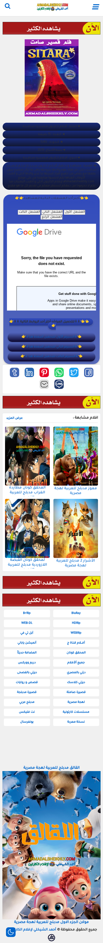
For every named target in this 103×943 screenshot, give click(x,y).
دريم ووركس (27, 663)
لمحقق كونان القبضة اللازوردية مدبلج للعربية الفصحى (27, 565)
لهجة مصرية (76, 702)
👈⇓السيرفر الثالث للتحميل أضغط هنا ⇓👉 (51, 356)
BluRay (76, 613)
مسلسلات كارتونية (76, 712)
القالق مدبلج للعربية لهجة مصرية (51, 768)
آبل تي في (26, 633)
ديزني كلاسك (76, 682)
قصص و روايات (27, 682)
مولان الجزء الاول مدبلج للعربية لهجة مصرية (51, 922)
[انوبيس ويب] (51, 937)
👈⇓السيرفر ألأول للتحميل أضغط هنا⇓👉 (51, 337)
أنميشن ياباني (26, 643)
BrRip (27, 613)
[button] (89, 372)
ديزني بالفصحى (27, 672)
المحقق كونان (76, 653)
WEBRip (76, 633)
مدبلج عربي (26, 702)
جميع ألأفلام (76, 663)
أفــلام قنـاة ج (76, 643)
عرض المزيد (14, 418)
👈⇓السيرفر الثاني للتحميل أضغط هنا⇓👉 (52, 347)
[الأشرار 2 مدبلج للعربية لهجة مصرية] (75, 528)
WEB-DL (27, 623)
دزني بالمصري (76, 672)
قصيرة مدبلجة (27, 692)
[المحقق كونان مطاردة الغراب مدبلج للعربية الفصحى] (27, 456)
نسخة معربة (76, 722)
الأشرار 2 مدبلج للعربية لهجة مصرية (75, 563)
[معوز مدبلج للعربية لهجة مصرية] (75, 456)
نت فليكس (27, 712)
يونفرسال (27, 722)
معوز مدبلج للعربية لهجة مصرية (75, 491)
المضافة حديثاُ (27, 653)
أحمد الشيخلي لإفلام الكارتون (33, 930)
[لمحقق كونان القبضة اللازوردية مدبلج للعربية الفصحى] (27, 528)
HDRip (76, 623)
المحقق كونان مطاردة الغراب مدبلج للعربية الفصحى (27, 493)
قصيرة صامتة (76, 692)
